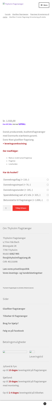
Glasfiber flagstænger (20, 14)
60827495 (14, 253)
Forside (8, 14)
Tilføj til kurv (20, 208)
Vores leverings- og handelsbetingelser (22, 272)
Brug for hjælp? (11, 323)
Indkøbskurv (40, 403)
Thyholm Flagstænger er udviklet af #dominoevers (18, 288)
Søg (26, 405)
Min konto (8, 405)
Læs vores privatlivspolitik (16, 268)
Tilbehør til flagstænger (15, 315)
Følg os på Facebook (13, 330)
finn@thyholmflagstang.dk (17, 257)
